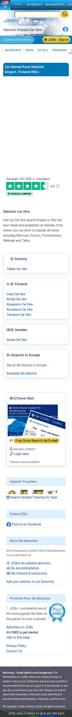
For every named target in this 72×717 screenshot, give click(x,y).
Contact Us (14, 651)
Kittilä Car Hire (17, 299)
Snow (29, 50)
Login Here (21, 454)
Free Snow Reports (37, 440)
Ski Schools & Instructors (28, 573)
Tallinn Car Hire (17, 269)
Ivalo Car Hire (16, 294)
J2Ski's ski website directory (30, 563)
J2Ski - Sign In (58, 39)
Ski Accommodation (24, 568)
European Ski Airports (17, 39)
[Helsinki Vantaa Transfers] (32, 492)
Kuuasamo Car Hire (20, 304)
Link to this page (18, 637)
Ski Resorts (12, 50)
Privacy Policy (16, 646)
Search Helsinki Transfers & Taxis (33, 497)
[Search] (65, 14)
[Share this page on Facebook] (65, 30)
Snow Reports (54, 4)
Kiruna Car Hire (17, 340)
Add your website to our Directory (30, 582)
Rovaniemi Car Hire (20, 310)
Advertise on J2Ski (19, 627)
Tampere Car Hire (19, 315)
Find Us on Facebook (26, 524)
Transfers (59, 50)
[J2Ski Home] (11, 21)
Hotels (42, 50)
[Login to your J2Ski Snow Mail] (36, 420)
